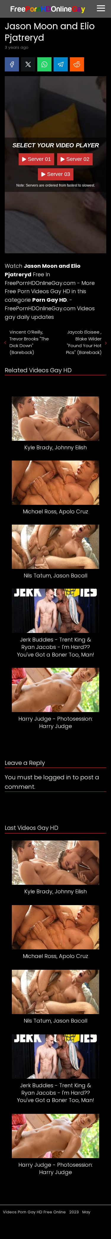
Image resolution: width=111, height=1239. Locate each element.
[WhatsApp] (44, 64)
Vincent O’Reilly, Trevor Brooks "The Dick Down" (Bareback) (29, 342)
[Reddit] (77, 64)
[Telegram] (61, 64)
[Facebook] (12, 64)
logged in (57, 777)
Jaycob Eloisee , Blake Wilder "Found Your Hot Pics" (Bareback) (84, 342)
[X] (28, 64)
